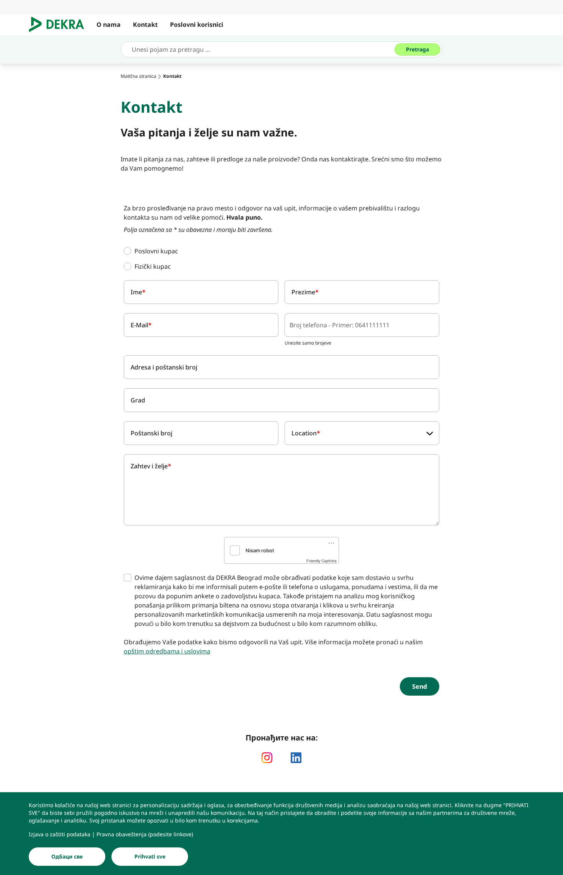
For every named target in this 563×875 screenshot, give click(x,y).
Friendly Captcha (321, 560)
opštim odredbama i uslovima (167, 651)
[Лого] (59, 24)
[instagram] (267, 757)
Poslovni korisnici (196, 24)
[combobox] (362, 433)
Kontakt (145, 24)
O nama (109, 24)
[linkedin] (296, 757)
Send (419, 686)
